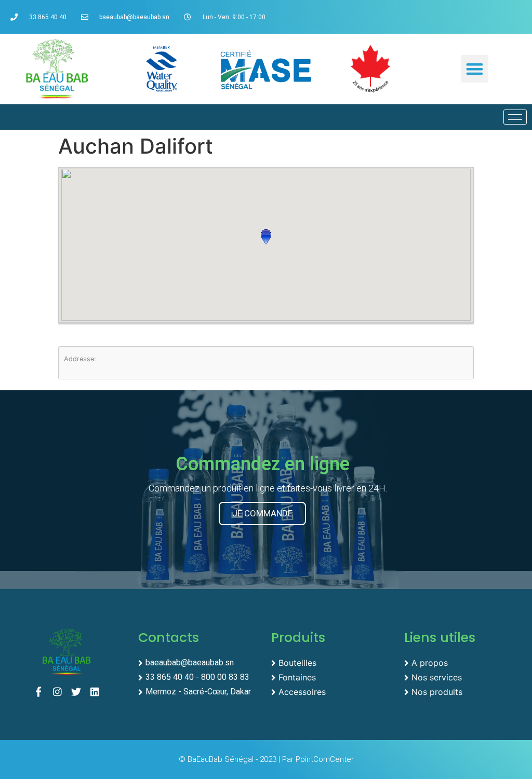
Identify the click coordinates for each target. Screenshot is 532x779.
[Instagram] (60, 694)
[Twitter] (79, 694)
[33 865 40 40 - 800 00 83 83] (199, 676)
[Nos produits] (465, 691)
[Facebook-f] (41, 694)
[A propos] (465, 661)
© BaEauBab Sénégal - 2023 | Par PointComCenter (266, 759)
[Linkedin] (97, 694)
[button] (474, 69)
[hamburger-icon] (515, 117)
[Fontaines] (332, 676)
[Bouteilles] (332, 661)
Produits (298, 637)
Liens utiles (439, 637)
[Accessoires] (332, 691)
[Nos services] (465, 676)
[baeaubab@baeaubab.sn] (199, 661)
